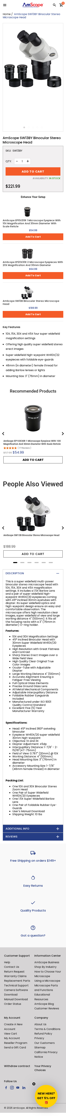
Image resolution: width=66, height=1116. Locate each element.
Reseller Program (15, 1043)
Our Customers (44, 1043)
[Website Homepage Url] (33, 5)
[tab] (15, 562)
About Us (40, 1024)
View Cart (10, 1034)
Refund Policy (43, 1034)
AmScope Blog (44, 1004)
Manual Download (16, 999)
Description (15, 573)
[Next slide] (62, 433)
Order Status (12, 1004)
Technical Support (16, 985)
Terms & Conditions (47, 1029)
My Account (12, 1038)
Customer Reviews (46, 1008)
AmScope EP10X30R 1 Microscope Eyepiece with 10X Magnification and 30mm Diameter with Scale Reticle (32, 223)
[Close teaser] (34, 1084)
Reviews (12, 837)
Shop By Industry (45, 967)
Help (7, 962)
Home (7, 14)
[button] (46, 1096)
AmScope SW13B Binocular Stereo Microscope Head (31, 302)
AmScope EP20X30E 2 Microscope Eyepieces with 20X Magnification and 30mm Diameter (33, 264)
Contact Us (11, 967)
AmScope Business (46, 962)
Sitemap (40, 1047)
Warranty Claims (15, 976)
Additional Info (17, 829)
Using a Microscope (47, 981)
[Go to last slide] (3, 433)
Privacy (39, 1038)
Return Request (14, 972)
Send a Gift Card (15, 1047)
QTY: (9, 161)
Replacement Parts (17, 981)
